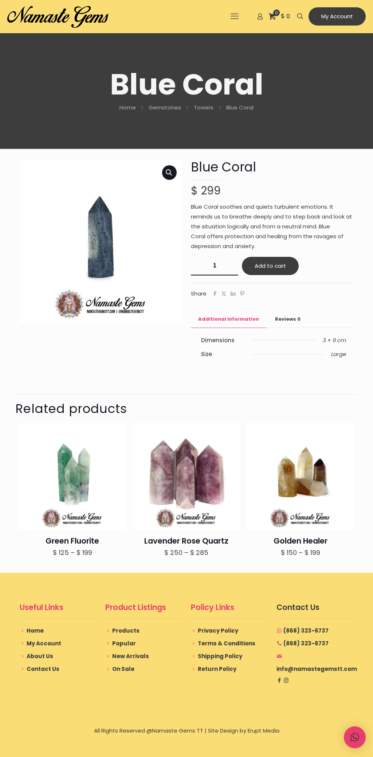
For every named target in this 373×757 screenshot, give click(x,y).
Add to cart (270, 266)
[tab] (228, 319)
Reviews (288, 319)
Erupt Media (263, 730)
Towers (203, 107)
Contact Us (43, 669)
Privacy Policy (218, 630)
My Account (337, 16)
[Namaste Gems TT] (58, 16)
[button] (169, 172)
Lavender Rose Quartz (186, 541)
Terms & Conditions (226, 643)
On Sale (123, 669)
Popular (124, 643)
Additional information (228, 319)
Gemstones (165, 107)
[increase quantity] (230, 266)
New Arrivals (130, 656)
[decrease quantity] (199, 266)
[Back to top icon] (338, 742)
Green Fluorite (72, 541)
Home (127, 107)
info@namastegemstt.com (316, 669)
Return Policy (217, 669)
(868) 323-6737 (306, 630)
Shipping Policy (220, 656)
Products (126, 630)
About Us (40, 656)
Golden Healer (300, 541)
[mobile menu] (234, 16)
